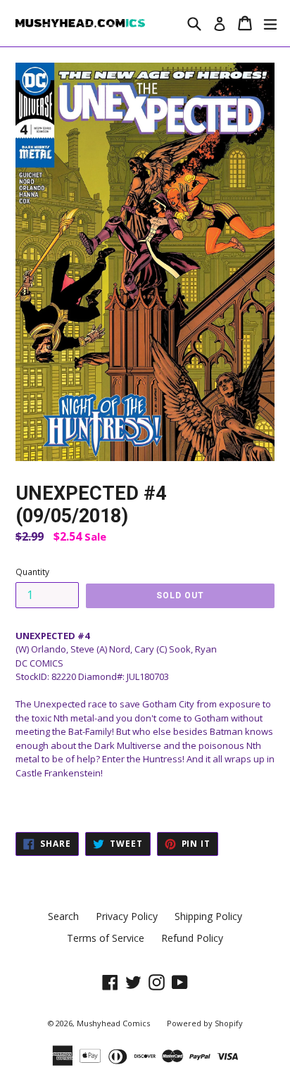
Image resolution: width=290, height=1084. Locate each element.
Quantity (32, 572)
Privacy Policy (127, 916)
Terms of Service (105, 938)
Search (63, 916)
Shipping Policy (208, 916)
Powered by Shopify (205, 1023)
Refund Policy (192, 938)
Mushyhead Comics (113, 1023)
